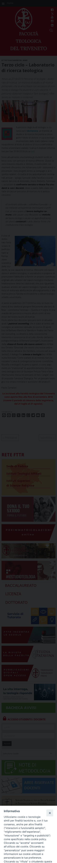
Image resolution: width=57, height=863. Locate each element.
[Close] (49, 813)
